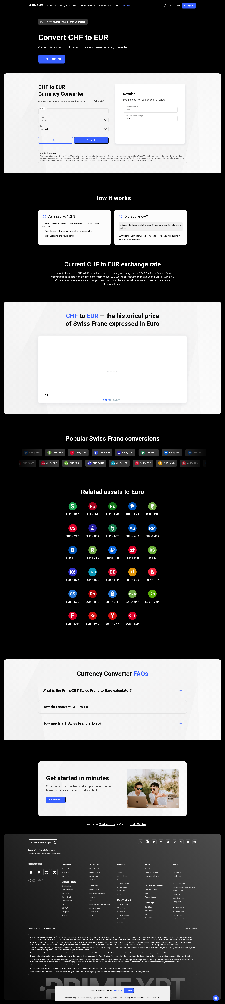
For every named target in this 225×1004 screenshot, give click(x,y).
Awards (175, 880)
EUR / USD (65, 904)
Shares (119, 880)
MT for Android (122, 904)
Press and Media (179, 883)
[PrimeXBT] (36, 5)
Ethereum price (67, 890)
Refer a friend (177, 915)
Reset (55, 140)
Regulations (177, 876)
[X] (140, 841)
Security (92, 897)
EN (169, 5)
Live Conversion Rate (132, 107)
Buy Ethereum (150, 911)
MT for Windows (123, 915)
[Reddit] (188, 841)
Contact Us (177, 894)
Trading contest (178, 919)
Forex (119, 869)
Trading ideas (150, 880)
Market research (151, 890)
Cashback (93, 915)
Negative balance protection (99, 904)
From (42, 117)
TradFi (119, 894)
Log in (177, 5)
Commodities (122, 876)
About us (176, 869)
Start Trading (51, 59)
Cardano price (67, 901)
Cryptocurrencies (123, 883)
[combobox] (74, 120)
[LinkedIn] (154, 841)
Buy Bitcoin (149, 907)
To (41, 126)
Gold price (65, 912)
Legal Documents (179, 898)
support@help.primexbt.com (51, 854)
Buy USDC (148, 918)
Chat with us (107, 824)
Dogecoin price (67, 897)
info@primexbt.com (50, 850)
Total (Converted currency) (134, 116)
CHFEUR (106, 400)
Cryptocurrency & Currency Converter (66, 22)
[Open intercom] (216, 998)
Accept (129, 990)
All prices (65, 915)
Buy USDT (148, 914)
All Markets (121, 891)
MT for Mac (121, 912)
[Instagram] (147, 841)
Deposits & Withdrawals (98, 893)
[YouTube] (167, 841)
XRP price (65, 893)
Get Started (54, 800)
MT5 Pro (120, 923)
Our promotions (178, 912)
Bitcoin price (66, 886)
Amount (42, 108)
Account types (94, 908)
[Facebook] (161, 841)
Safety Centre (177, 902)
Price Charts (149, 869)
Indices (120, 873)
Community (177, 873)
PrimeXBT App (94, 873)
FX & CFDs (65, 873)
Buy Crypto (65, 876)
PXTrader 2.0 (94, 869)
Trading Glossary (151, 897)
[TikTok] (174, 841)
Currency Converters (152, 873)
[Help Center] (164, 5)
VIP (90, 901)
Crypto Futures (67, 869)
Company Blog (178, 891)
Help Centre (138, 824)
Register (190, 5)
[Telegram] (181, 841)
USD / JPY (65, 908)
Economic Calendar (152, 876)
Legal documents (191, 929)
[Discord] (194, 841)
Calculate (91, 140)
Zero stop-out (94, 912)
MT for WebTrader (123, 919)
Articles (147, 893)
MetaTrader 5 (94, 876)
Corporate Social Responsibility (184, 887)
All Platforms (94, 880)
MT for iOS (121, 908)
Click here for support (41, 842)
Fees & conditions (95, 890)
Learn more (117, 990)
